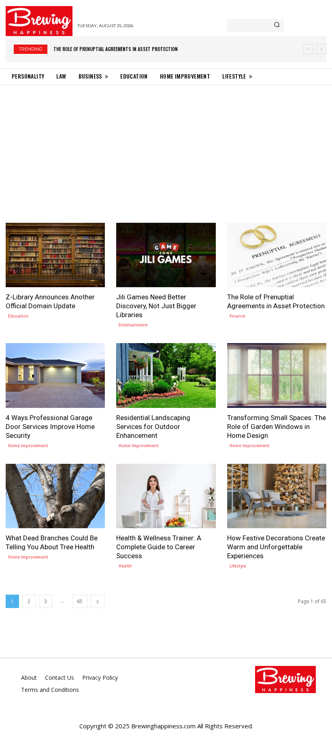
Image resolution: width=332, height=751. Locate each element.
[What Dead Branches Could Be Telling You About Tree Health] (55, 496)
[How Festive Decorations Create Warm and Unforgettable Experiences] (276, 496)
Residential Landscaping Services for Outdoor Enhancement (153, 427)
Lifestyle (238, 566)
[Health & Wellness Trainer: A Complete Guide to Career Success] (165, 496)
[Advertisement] (166, 146)
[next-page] (97, 601)
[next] (321, 49)
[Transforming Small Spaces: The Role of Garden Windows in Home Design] (276, 375)
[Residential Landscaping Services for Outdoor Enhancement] (165, 375)
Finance (237, 316)
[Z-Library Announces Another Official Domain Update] (55, 255)
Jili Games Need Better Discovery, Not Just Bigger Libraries (156, 306)
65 (80, 601)
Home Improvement (28, 445)
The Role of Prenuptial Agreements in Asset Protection (276, 301)
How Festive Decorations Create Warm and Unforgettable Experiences (276, 547)
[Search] (277, 25)
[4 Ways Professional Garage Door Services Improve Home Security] (55, 375)
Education (18, 316)
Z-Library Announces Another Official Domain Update (50, 301)
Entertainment (133, 325)
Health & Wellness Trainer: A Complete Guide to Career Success (158, 547)
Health (125, 566)
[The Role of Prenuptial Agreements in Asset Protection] (276, 255)
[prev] (308, 49)
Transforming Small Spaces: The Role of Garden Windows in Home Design (276, 427)
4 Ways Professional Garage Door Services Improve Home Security (128, 48)
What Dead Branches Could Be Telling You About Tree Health (52, 542)
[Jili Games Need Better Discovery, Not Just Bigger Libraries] (165, 255)
